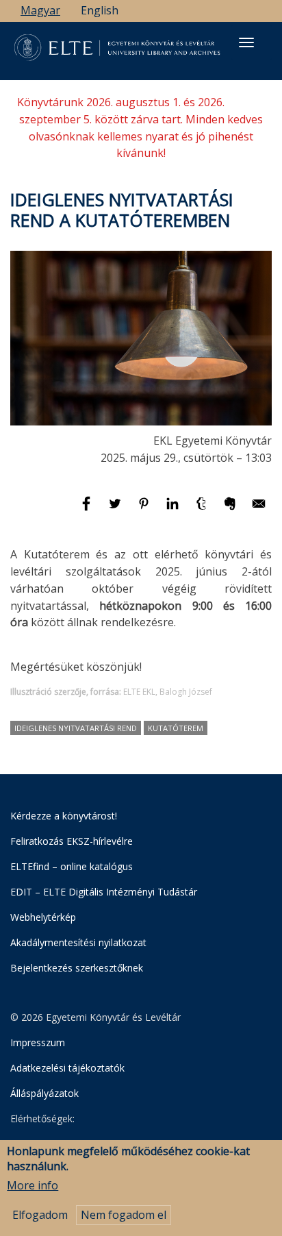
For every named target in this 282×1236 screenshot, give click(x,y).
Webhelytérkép (43, 917)
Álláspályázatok (44, 1093)
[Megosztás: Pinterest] (145, 509)
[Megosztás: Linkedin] (173, 509)
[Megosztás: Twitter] (116, 509)
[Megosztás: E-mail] (258, 509)
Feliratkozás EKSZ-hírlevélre (71, 841)
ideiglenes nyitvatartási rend (75, 728)
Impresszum (37, 1042)
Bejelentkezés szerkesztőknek (76, 967)
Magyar (40, 10)
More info (32, 1185)
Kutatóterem (175, 728)
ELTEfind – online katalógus (71, 866)
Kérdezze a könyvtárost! (63, 815)
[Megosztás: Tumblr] (202, 509)
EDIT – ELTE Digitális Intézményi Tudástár (103, 891)
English (99, 10)
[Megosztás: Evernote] (231, 509)
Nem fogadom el (123, 1214)
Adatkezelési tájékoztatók (67, 1067)
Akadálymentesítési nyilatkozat (78, 942)
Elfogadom (40, 1214)
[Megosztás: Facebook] (87, 509)
